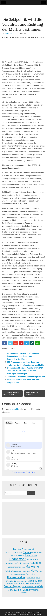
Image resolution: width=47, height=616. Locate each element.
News (34, 570)
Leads (23, 567)
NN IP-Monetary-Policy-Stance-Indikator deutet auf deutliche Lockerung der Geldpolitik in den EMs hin (23, 356)
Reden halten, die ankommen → (32, 393)
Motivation (26, 571)
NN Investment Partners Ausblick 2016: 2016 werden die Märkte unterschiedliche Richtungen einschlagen (25, 371)
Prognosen (36, 577)
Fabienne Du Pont (9, 33)
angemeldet (14, 409)
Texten (27, 583)
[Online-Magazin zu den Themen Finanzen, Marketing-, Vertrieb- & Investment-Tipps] (23, 9)
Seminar (24, 581)
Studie (23, 583)
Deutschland (28, 549)
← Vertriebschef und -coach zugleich (11, 393)
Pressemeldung (16, 577)
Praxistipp (31, 574)
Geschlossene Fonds (14, 563)
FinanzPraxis (32, 559)
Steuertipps (17, 583)
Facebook (34, 552)
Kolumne (35, 562)
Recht (19, 581)
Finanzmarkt (17, 559)
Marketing (32, 566)
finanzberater (18, 555)
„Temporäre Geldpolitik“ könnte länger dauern (26, 377)
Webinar (34, 590)
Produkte (30, 578)
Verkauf (9, 586)
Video (25, 586)
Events (27, 552)
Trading (32, 583)
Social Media (35, 580)
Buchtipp (17, 549)
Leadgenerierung (14, 567)
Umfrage (37, 583)
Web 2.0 (32, 586)
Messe (20, 571)
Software (10, 583)
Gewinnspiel (25, 563)
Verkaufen (17, 587)
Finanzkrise (31, 555)
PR (24, 574)
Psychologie (10, 581)
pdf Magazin (16, 574)
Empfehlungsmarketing (13, 552)
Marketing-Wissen (11, 571)
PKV (21, 574)
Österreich (24, 593)
